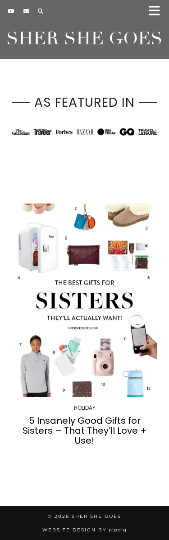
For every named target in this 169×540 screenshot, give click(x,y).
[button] (157, 11)
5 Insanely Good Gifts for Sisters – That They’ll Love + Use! (84, 430)
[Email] (26, 11)
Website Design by (84, 530)
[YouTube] (11, 11)
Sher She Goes (84, 38)
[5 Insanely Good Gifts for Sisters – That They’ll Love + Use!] (84, 300)
